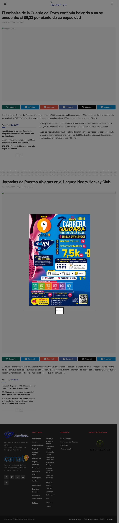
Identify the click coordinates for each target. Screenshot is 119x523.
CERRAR (59, 311)
